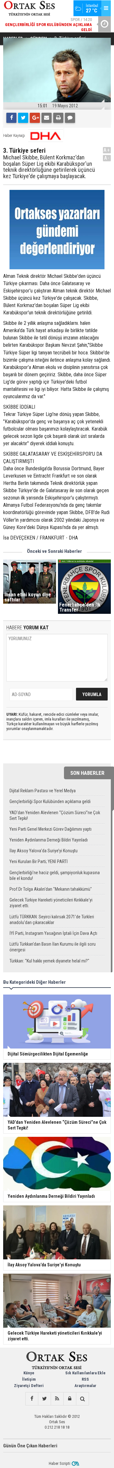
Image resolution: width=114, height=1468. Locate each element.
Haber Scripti (59, 1463)
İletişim (29, 1379)
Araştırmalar (85, 1385)
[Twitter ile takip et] (44, 1398)
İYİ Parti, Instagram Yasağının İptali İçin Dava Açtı (53, 933)
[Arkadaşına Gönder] (46, 118)
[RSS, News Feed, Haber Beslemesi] (57, 1398)
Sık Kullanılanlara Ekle (85, 1373)
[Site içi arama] (82, 1398)
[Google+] (35, 118)
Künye (28, 1373)
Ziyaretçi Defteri (29, 1385)
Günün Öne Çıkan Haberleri (30, 1446)
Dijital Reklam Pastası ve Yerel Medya (43, 790)
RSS (85, 1379)
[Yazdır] (58, 118)
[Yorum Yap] (70, 118)
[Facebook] (11, 118)
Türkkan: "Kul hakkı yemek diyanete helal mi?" (49, 960)
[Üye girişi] (69, 1398)
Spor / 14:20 (48, 24)
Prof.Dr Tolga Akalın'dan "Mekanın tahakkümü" (51, 889)
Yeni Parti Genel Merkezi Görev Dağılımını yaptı (51, 829)
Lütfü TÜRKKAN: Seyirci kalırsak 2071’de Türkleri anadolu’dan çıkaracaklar (52, 919)
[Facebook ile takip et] (31, 1398)
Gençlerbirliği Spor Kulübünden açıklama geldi (50, 801)
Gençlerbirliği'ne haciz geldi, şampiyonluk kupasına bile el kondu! (55, 875)
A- (107, 158)
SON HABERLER (87, 773)
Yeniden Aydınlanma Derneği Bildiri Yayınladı (49, 839)
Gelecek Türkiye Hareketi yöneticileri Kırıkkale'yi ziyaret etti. (51, 902)
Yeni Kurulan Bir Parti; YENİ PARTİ (39, 861)
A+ (107, 150)
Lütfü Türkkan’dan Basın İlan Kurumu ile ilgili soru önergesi (53, 947)
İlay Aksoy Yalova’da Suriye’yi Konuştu (44, 850)
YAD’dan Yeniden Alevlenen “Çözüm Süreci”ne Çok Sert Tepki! (55, 815)
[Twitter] (23, 118)
